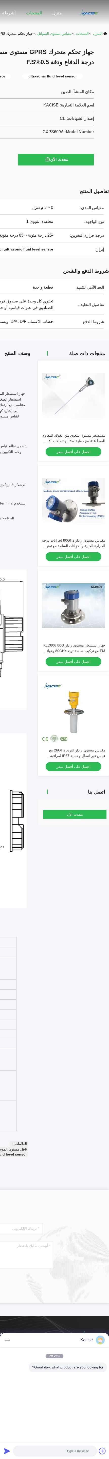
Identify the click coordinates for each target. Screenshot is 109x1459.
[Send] (7, 1450)
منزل (57, 12)
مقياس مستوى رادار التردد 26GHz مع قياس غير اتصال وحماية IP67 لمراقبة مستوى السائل (77, 755)
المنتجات (34, 12)
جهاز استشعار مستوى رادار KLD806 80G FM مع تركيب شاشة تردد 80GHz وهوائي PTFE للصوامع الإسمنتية (74, 650)
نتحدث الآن (59, 159)
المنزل (98, 34)
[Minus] (7, 1340)
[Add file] (102, 1450)
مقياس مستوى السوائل (54, 34)
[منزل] (88, 13)
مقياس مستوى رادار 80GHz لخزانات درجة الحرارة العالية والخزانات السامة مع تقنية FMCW (73, 545)
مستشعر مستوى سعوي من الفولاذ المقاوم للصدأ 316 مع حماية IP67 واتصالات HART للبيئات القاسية (73, 440)
